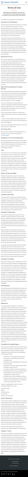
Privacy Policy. (6, 135)
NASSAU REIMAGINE (11, 2)
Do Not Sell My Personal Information (9, 471)
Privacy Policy (15, 461)
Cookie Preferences (14, 465)
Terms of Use (15, 463)
